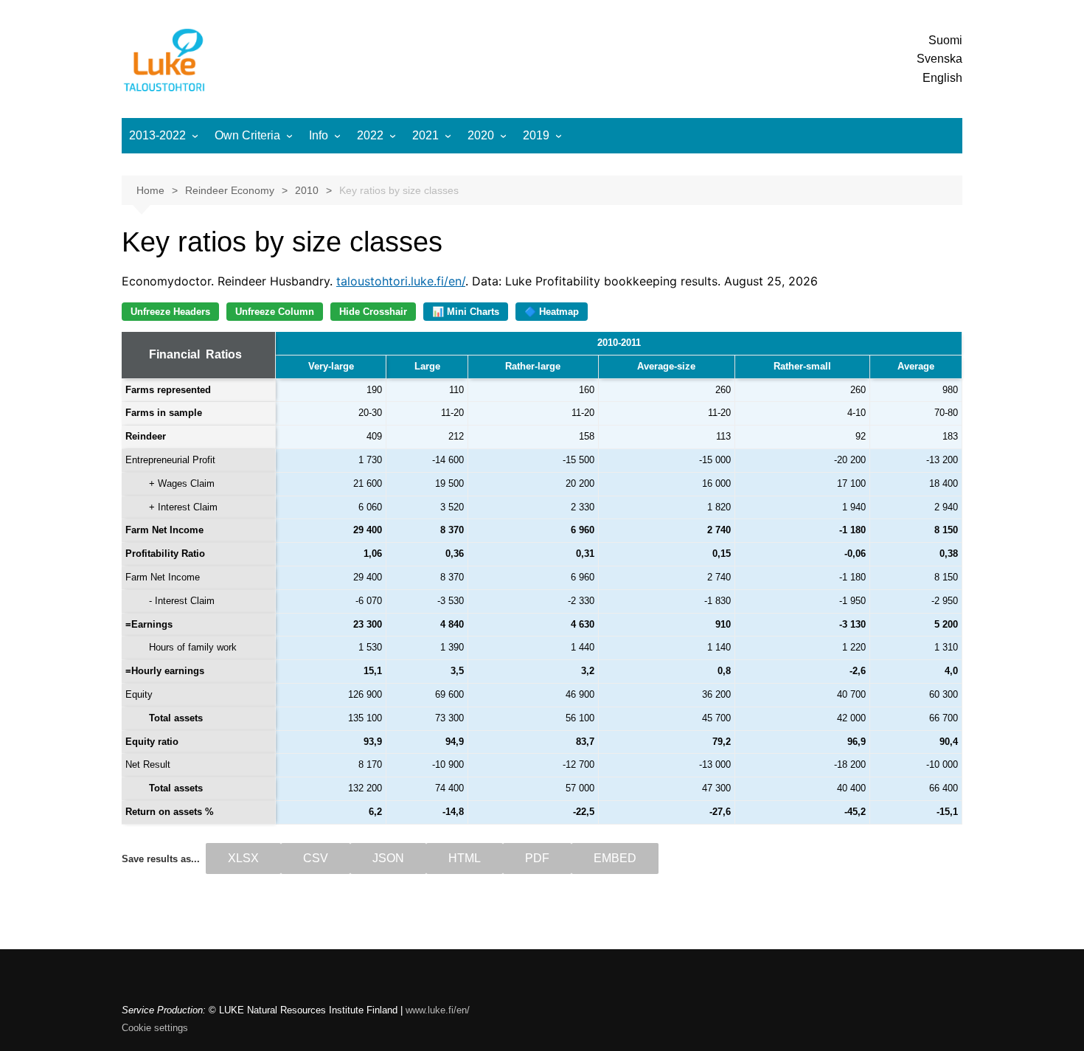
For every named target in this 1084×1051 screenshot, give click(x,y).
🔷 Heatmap (551, 311)
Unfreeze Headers (170, 311)
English (942, 78)
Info (318, 135)
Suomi (945, 40)
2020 (481, 135)
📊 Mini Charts (465, 311)
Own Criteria (247, 135)
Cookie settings (155, 1027)
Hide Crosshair (373, 311)
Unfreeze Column (274, 311)
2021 (425, 135)
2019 (536, 135)
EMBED (615, 858)
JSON (388, 858)
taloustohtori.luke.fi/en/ (400, 281)
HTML (464, 858)
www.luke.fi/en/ (438, 1010)
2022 (370, 135)
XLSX (243, 858)
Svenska (939, 58)
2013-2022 (157, 135)
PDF (537, 858)
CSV (315, 858)
